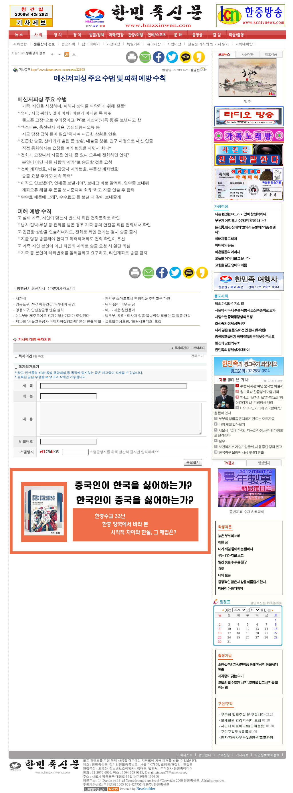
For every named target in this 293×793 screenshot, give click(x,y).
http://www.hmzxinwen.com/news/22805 (58, 69)
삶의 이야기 (91, 44)
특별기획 (133, 44)
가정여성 (113, 44)
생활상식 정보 (44, 44)
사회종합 (20, 44)
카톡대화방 (244, 44)
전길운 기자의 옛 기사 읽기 (208, 44)
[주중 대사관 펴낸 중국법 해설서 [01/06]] (224, 396)
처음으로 (17, 53)
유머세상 (154, 44)
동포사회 (68, 44)
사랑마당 (174, 44)
